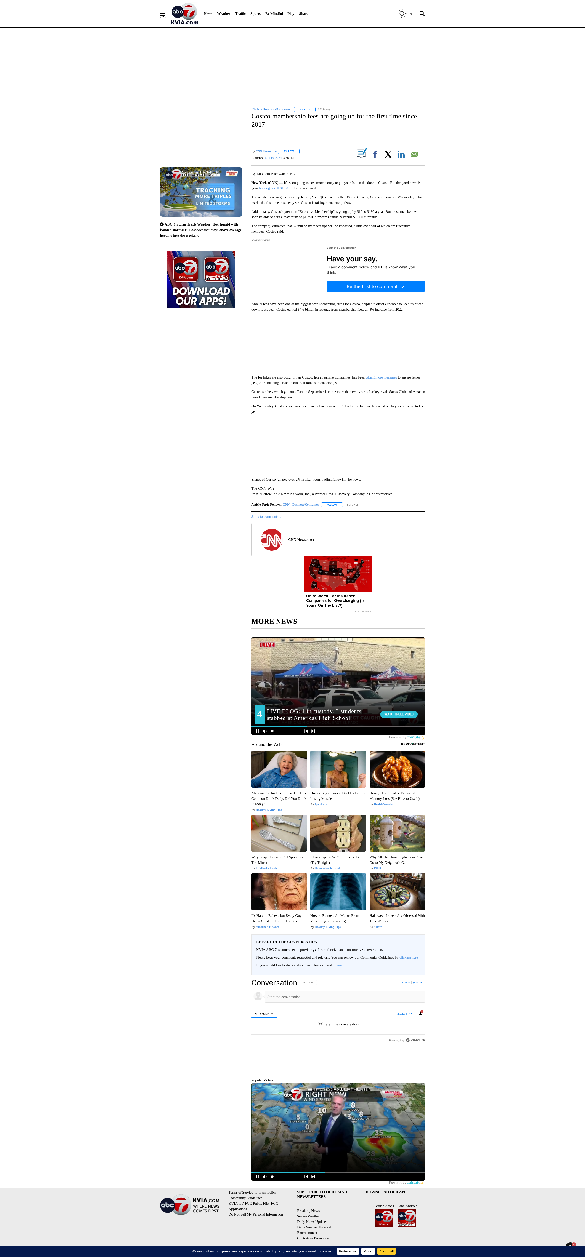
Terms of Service (241, 1213)
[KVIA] (184, 13)
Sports (255, 14)
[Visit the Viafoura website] (415, 1092)
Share (303, 14)
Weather (223, 14)
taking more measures (381, 377)
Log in (406, 982)
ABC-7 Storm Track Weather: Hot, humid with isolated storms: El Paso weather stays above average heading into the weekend (201, 229)
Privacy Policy (266, 1213)
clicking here (408, 957)
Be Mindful (274, 14)
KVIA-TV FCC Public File (249, 1224)
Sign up (417, 982)
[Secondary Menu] (166, 14)
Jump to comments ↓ (266, 516)
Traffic (240, 14)
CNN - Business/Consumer (301, 504)
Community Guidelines (245, 1219)
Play (290, 14)
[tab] (264, 1014)
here (338, 965)
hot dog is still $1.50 (273, 188)
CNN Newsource (266, 151)
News (208, 14)
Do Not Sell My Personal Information (256, 1235)
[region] (338, 1037)
